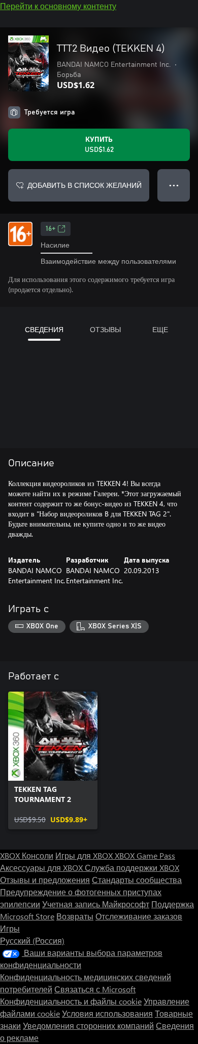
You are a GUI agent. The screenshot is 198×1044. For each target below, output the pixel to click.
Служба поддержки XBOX (132, 867)
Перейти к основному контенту (58, 6)
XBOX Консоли (26, 855)
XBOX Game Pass (145, 855)
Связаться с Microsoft (95, 989)
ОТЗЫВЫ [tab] (105, 329)
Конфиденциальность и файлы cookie (71, 1001)
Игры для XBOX (85, 855)
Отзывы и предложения (45, 879)
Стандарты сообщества (137, 879)
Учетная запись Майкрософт (95, 904)
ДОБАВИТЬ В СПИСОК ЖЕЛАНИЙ (84, 185)
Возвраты (74, 916)
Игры (10, 928)
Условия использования (107, 1013)
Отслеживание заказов (138, 916)
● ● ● (174, 185)
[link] (52, 760)
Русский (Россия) (32, 940)
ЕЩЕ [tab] (160, 329)
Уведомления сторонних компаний (88, 1025)
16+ (50, 228)
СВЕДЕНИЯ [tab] (44, 329)
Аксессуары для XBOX (42, 867)
